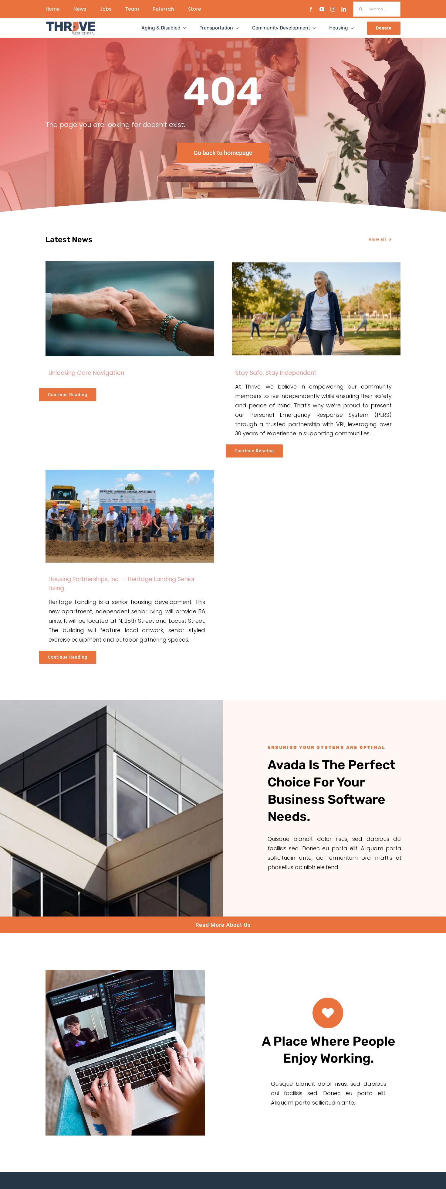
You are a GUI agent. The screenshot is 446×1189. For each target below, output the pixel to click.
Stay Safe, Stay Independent (275, 373)
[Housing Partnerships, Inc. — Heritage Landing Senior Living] (130, 516)
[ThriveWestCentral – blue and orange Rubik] (71, 23)
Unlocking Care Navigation (86, 373)
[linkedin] (343, 9)
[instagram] (332, 9)
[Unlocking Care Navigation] (130, 308)
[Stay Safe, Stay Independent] (316, 308)
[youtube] (321, 9)
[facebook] (311, 9)
